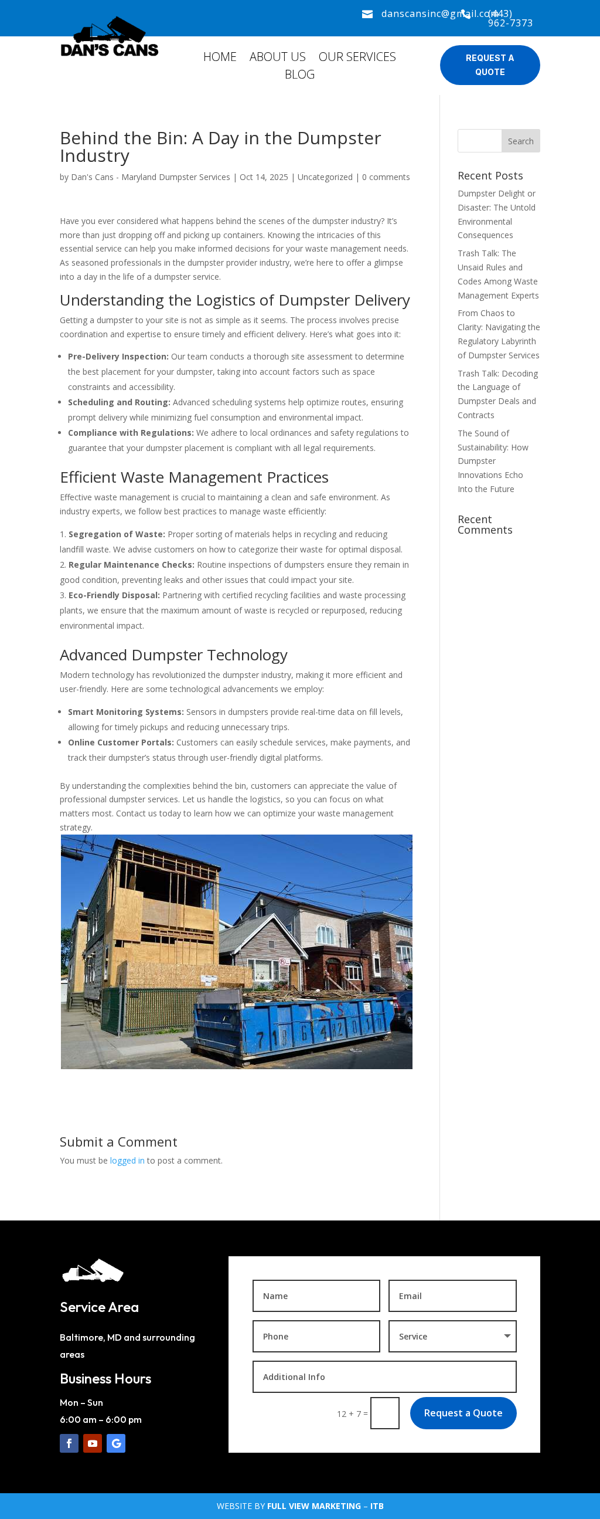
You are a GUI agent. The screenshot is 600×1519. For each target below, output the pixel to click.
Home (220, 59)
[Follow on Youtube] (92, 1443)
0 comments (386, 176)
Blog (300, 76)
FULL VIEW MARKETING (314, 1505)
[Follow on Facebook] (69, 1443)
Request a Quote (463, 1412)
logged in (127, 1160)
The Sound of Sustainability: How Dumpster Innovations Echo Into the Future (493, 461)
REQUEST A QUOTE (490, 65)
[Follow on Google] (116, 1443)
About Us (278, 59)
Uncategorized (325, 176)
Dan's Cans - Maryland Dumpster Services (150, 176)
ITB (377, 1505)
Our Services (357, 59)
